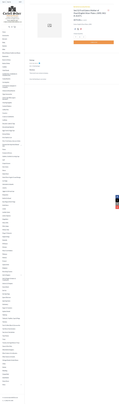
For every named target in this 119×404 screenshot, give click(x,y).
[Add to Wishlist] (108, 10)
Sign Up (9, 2)
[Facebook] (75, 29)
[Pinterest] (81, 29)
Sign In (4, 2)
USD (20, 2)
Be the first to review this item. (82, 6)
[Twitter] (78, 29)
